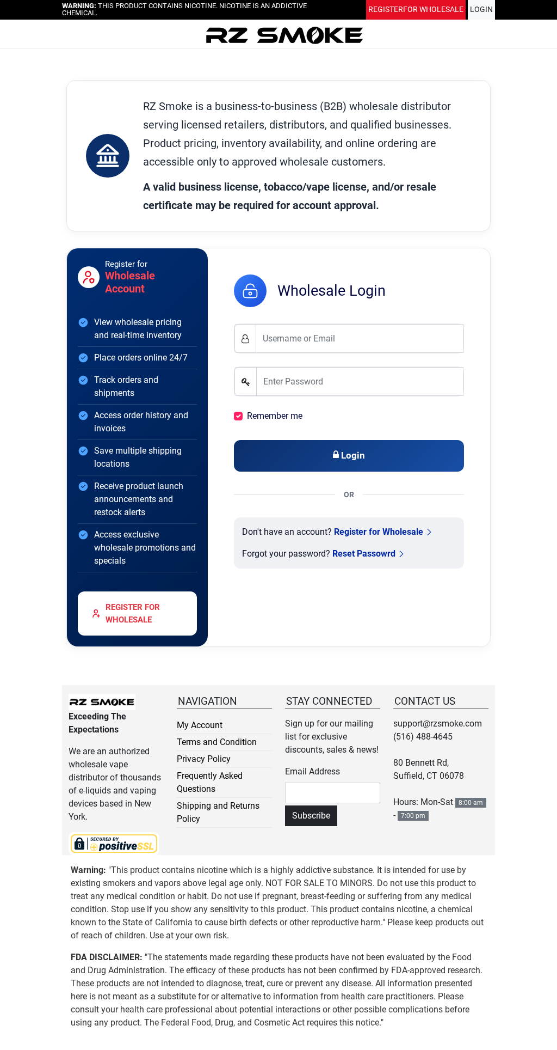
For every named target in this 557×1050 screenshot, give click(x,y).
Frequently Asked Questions (210, 782)
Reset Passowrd (363, 553)
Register (415, 11)
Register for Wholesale (378, 532)
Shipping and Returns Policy (218, 812)
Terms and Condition (217, 742)
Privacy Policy (204, 759)
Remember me (274, 416)
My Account (199, 725)
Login (481, 11)
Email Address (312, 771)
